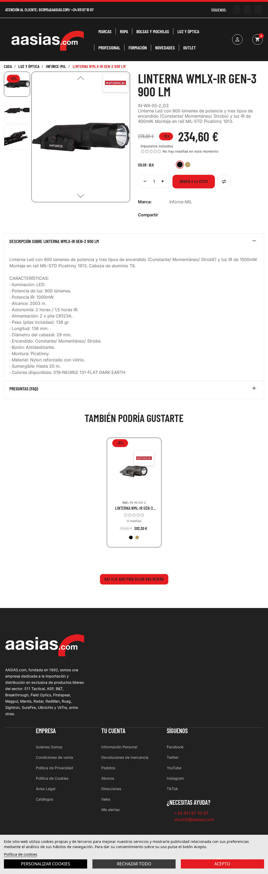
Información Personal (119, 747)
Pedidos (108, 768)
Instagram (175, 778)
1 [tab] (134, 559)
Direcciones (111, 788)
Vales (105, 799)
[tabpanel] (134, 496)
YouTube (174, 768)
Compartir (172, 215)
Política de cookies (20, 854)
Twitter (172, 757)
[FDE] (137, 537)
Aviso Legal (45, 788)
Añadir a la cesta (194, 181)
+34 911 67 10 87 (82, 9)
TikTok (172, 788)
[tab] (134, 242)
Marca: (145, 201)
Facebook (175, 747)
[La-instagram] (247, 9)
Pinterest (189, 215)
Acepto (222, 864)
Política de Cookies (52, 778)
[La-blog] (258, 9)
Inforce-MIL (180, 201)
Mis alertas (110, 809)
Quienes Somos (49, 747)
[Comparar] (224, 181)
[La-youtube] (236, 9)
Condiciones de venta (54, 757)
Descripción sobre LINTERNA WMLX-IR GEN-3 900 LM (54, 241)
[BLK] (131, 537)
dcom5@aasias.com (54, 9)
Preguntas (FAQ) (23, 388)
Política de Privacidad (54, 768)
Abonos (107, 778)
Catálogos (44, 799)
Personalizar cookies (45, 864)
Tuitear (180, 215)
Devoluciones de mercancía (124, 757)
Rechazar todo (134, 864)
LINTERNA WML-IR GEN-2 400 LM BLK (134, 508)
